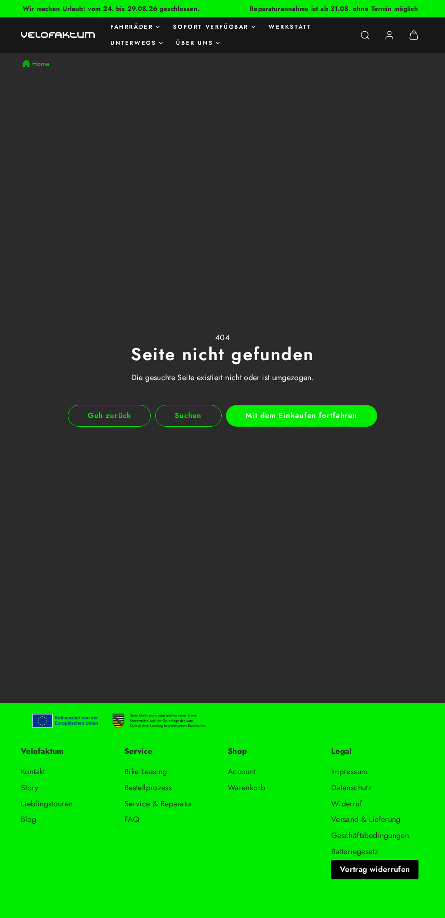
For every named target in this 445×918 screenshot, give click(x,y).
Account (242, 771)
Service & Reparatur (158, 803)
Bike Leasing (145, 771)
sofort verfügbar (211, 27)
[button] (365, 35)
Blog (28, 819)
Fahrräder (131, 27)
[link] (389, 35)
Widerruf (346, 803)
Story (30, 787)
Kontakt (33, 771)
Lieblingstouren (47, 803)
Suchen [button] (188, 415)
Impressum (349, 771)
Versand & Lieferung (366, 819)
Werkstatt (290, 27)
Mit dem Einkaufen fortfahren (302, 415)
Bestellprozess (148, 787)
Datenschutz (351, 787)
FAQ (131, 819)
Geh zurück (109, 415)
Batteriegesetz (354, 851)
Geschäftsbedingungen (370, 835)
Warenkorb (246, 787)
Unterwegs (133, 43)
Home (41, 64)
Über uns (194, 43)
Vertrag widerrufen (375, 869)
